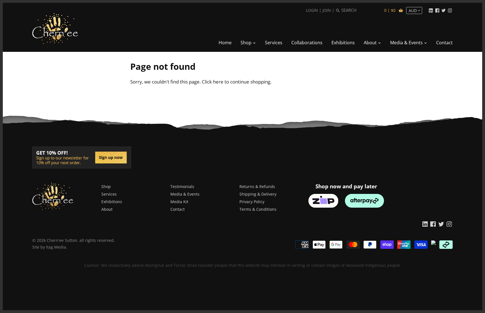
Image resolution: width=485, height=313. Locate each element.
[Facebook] (437, 10)
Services (109, 194)
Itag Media (56, 247)
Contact (177, 209)
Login (312, 10)
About (107, 209)
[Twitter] (443, 10)
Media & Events (185, 194)
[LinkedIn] (431, 10)
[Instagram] (450, 10)
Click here (212, 81)
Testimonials (182, 186)
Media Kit (179, 201)
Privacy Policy (251, 201)
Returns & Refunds (257, 186)
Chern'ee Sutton (62, 240)
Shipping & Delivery (257, 194)
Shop (106, 186)
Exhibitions (111, 201)
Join (326, 10)
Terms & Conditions (257, 209)
